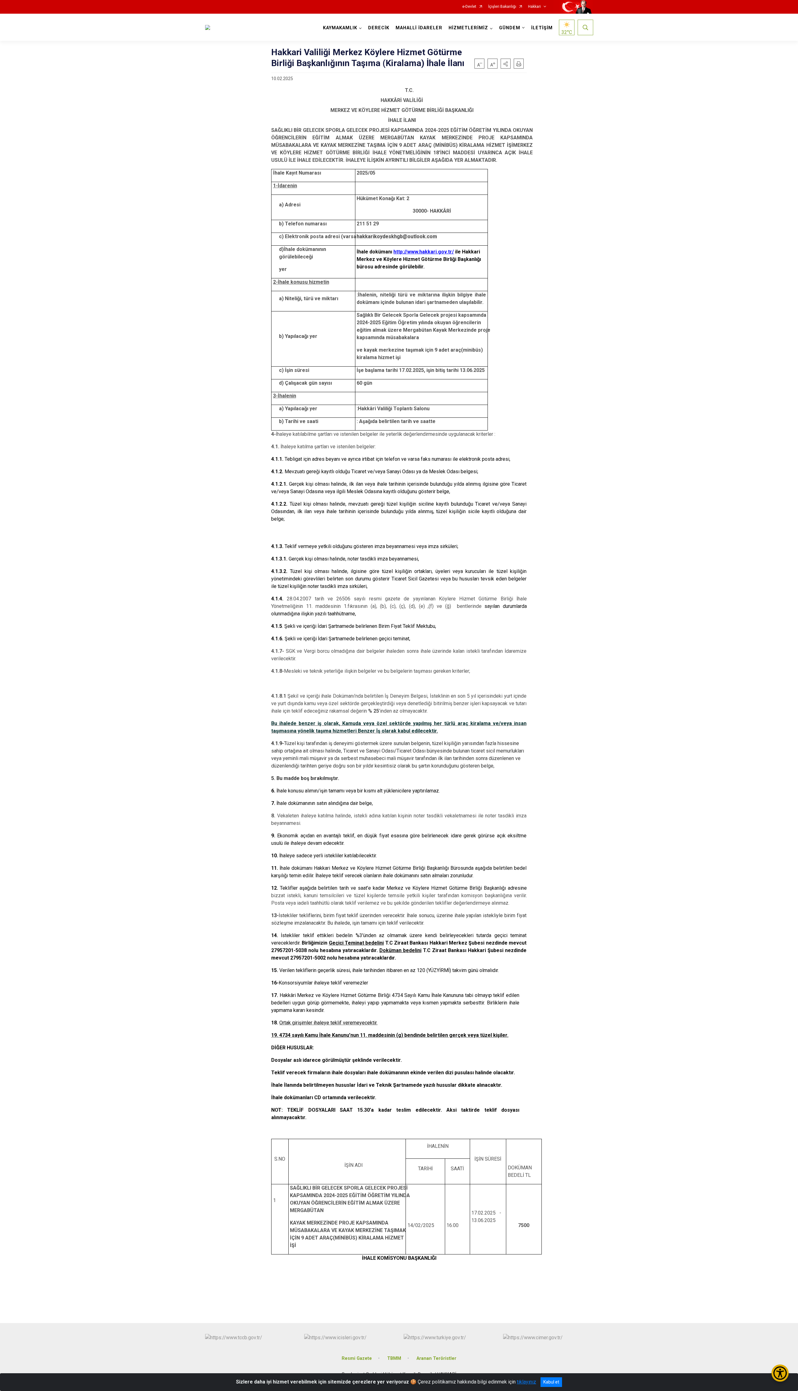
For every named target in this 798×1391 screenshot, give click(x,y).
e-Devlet (469, 7)
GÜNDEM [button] (509, 28)
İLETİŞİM (542, 28)
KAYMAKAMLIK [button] (340, 28)
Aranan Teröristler (436, 1358)
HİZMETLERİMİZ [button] (468, 28)
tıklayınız (526, 1382)
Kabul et (551, 1381)
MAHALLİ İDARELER (419, 28)
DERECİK (378, 28)
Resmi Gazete (357, 1358)
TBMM (394, 1358)
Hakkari (534, 7)
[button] (506, 64)
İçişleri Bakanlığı (502, 7)
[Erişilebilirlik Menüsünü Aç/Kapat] (780, 1373)
